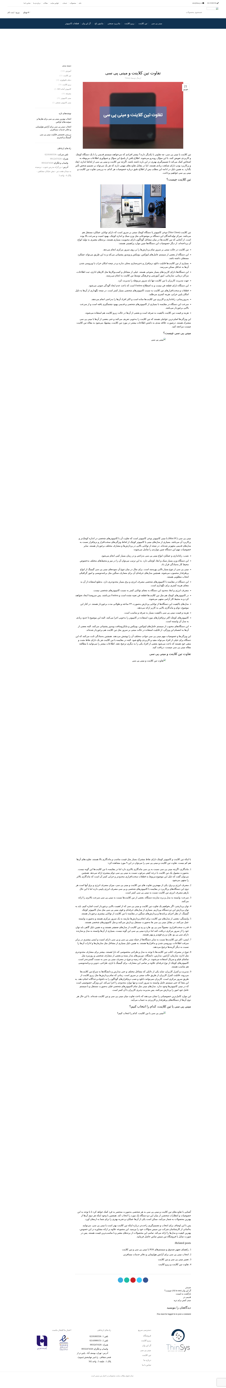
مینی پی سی (145, 1350)
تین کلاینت (135, 66)
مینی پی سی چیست (175, 647)
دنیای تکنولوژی (65, 80)
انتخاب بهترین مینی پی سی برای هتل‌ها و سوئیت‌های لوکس (54, 120)
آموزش (110, 49)
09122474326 (56, 159)
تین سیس (156, 1229)
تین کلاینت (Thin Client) (179, 232)
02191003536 (50, 154)
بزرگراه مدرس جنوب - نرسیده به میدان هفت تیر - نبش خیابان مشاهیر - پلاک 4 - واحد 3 (53, 171)
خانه (116, 49)
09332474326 (47, 163)
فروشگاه (147, 1336)
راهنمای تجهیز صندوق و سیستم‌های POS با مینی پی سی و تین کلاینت (155, 1249)
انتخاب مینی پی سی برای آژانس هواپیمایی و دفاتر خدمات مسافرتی (156, 1254)
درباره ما (147, 1360)
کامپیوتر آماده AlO (64, 89)
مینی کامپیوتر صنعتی (63, 103)
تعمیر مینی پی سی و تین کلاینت (173, 1259)
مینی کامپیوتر (126, 66)
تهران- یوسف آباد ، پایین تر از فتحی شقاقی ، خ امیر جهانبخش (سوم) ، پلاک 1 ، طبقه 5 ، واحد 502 (94, 1357)
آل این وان (146, 1345)
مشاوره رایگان (14, 3)
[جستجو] (42, 12)
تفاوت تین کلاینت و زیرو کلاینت (173, 1264)
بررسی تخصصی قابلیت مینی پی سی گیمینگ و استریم (55, 136)
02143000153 (95, 1340)
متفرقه (68, 94)
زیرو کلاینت (88, 975)
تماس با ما (146, 1365)
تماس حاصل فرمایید (147, 1236)
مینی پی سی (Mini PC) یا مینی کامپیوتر (172, 538)
